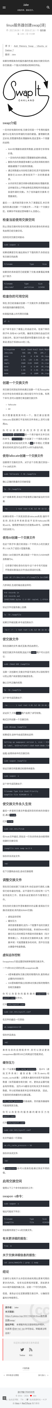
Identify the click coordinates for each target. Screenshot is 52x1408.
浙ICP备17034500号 (26, 1392)
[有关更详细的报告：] (47, 1238)
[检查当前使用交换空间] (47, 220)
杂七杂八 (42, 1375)
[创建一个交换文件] (47, 383)
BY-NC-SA (20, 1329)
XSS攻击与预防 (12, 1375)
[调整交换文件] (47, 880)
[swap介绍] (47, 123)
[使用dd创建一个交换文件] (47, 538)
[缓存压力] (47, 1063)
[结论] (47, 1271)
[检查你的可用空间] (47, 296)
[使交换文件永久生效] (47, 804)
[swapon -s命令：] (47, 1196)
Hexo (17, 1403)
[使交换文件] (47, 639)
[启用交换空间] (47, 1181)
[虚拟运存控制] (47, 955)
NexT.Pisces (26, 1403)
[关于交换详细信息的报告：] (47, 1255)
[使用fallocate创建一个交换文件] (47, 456)
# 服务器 (26, 1368)
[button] (4, 7)
